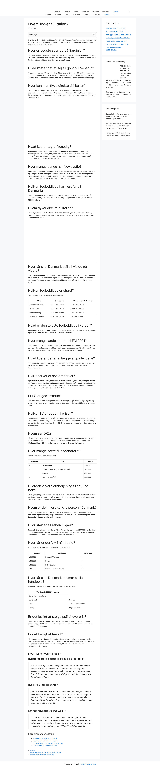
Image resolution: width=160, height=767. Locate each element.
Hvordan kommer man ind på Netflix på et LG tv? (45, 752)
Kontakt (93, 764)
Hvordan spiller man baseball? (117, 44)
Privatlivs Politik (84, 764)
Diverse (115, 12)
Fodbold (57, 12)
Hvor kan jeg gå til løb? (114, 31)
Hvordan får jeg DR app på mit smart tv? (48, 743)
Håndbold (67, 12)
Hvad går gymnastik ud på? (116, 41)
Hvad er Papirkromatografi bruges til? (42, 754)
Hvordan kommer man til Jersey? (45, 741)
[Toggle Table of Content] (93, 34)
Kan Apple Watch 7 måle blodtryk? (118, 35)
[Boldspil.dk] (37, 11)
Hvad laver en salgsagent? (116, 28)
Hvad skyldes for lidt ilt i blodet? (118, 38)
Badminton (85, 12)
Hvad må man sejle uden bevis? (45, 739)
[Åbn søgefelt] (129, 11)
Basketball (105, 12)
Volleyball (95, 12)
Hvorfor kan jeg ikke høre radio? (45, 746)
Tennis (76, 12)
